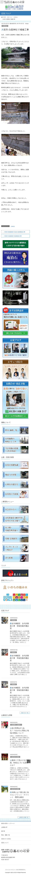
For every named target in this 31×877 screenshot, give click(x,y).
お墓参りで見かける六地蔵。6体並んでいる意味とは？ (19, 762)
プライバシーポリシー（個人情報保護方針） (15, 869)
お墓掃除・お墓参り (16, 724)
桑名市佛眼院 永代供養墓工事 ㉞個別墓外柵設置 (19, 690)
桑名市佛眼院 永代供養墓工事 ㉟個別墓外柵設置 (19, 658)
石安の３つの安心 (6, 839)
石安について (5, 842)
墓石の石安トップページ (8, 823)
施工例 (3, 831)
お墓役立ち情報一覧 (23, 817)
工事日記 (5, 26)
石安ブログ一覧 (24, 712)
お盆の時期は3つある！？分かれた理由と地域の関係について (19, 730)
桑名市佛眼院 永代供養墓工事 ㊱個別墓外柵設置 (19, 626)
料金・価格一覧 (5, 835)
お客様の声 (4, 827)
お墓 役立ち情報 (15, 757)
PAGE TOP (28, 761)
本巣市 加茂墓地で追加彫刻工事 (13, 236)
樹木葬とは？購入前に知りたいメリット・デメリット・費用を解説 (19, 794)
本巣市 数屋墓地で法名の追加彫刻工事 (14, 232)
